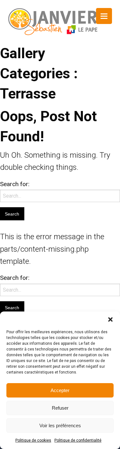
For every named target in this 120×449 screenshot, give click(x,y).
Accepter (60, 390)
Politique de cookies (33, 440)
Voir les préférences (60, 425)
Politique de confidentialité (77, 440)
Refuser (60, 408)
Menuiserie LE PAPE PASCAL (53, 21)
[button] (110, 319)
